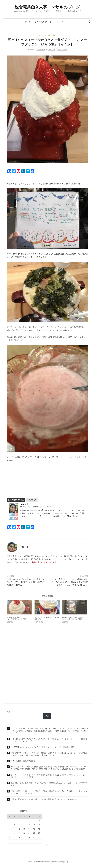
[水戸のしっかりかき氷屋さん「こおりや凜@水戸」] (47, 607)
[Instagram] (13, 518)
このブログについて (43, 22)
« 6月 (47, 845)
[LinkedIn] (10, 518)
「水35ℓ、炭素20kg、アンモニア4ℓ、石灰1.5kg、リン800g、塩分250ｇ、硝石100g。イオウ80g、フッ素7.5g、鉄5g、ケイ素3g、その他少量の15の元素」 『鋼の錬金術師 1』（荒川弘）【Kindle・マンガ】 (49, 730)
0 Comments (62, 49)
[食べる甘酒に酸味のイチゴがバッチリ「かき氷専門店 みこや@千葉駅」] (19, 607)
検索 (8, 712)
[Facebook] (13, 514)
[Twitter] (10, 514)
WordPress (40, 862)
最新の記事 (33, 500)
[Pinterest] (16, 518)
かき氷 (41, 35)
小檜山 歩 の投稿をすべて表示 (44, 562)
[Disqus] (47, 661)
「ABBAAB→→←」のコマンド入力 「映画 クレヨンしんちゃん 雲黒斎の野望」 (43, 747)
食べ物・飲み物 (51, 35)
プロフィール (61, 22)
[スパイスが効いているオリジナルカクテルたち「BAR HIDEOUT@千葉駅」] (74, 607)
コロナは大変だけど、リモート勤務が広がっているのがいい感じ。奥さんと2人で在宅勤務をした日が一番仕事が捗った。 (68, 582)
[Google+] (16, 514)
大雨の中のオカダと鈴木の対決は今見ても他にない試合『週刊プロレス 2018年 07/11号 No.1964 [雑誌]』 (26, 582)
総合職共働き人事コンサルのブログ (47, 7)
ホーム (27, 22)
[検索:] (90, 22)
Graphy (53, 862)
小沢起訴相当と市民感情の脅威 (23, 761)
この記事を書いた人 (17, 500)
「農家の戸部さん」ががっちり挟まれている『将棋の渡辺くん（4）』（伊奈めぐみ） (44, 799)
